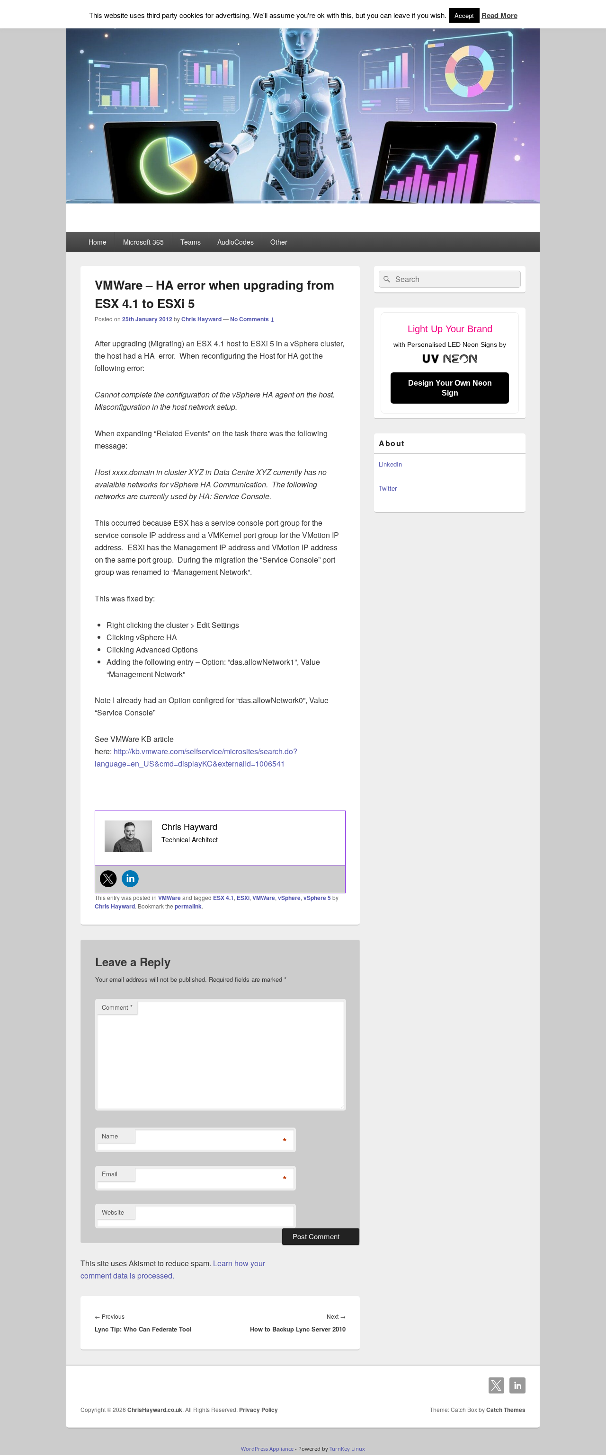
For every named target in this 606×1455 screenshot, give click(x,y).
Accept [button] (464, 15)
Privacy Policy (258, 1409)
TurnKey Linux (347, 1448)
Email (109, 1173)
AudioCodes (235, 242)
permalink (188, 906)
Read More (499, 15)
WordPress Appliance (267, 1448)
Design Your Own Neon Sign (450, 388)
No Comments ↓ (252, 319)
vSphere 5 (317, 897)
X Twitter (497, 1385)
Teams (190, 242)
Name (110, 1135)
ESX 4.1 (223, 897)
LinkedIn (390, 463)
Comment (117, 1007)
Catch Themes (506, 1409)
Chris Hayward (201, 319)
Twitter (388, 488)
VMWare (169, 897)
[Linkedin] (130, 878)
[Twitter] (108, 878)
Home (98, 242)
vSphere (289, 897)
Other (278, 242)
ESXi (243, 897)
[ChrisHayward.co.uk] (303, 200)
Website (113, 1212)
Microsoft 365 (143, 242)
